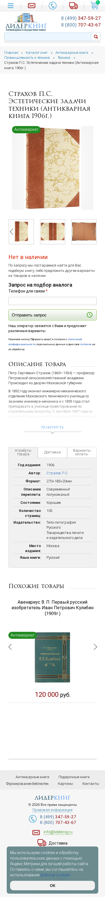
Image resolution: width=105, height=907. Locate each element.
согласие (86, 344)
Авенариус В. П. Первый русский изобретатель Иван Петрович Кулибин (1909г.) (52, 607)
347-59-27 (81, 18)
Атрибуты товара (23, 452)
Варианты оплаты (82, 452)
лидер (26, 26)
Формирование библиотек (27, 784)
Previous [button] (12, 231)
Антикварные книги (32, 777)
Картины (65, 784)
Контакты (90, 784)
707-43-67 (81, 25)
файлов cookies (55, 875)
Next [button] (92, 231)
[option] (52, 168)
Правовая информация (52, 810)
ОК (52, 885)
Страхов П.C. (57, 473)
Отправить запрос (29, 315)
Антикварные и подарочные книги (26, 29)
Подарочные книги (74, 777)
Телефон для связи (28, 291)
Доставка (52, 452)
